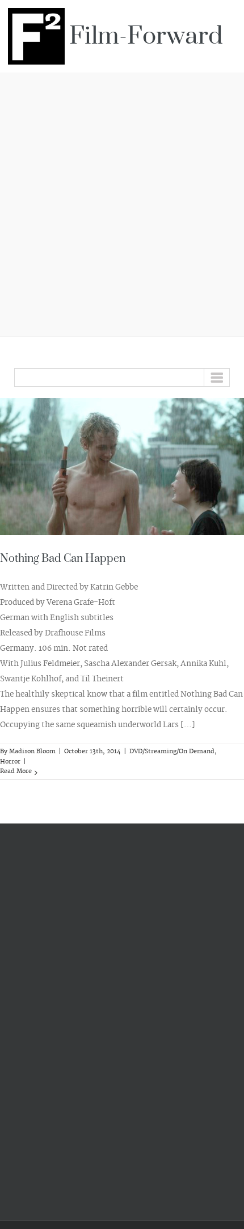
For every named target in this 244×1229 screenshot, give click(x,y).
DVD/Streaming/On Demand (171, 752)
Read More (16, 771)
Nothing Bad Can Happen (62, 558)
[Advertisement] (122, 203)
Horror (10, 762)
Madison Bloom (32, 752)
